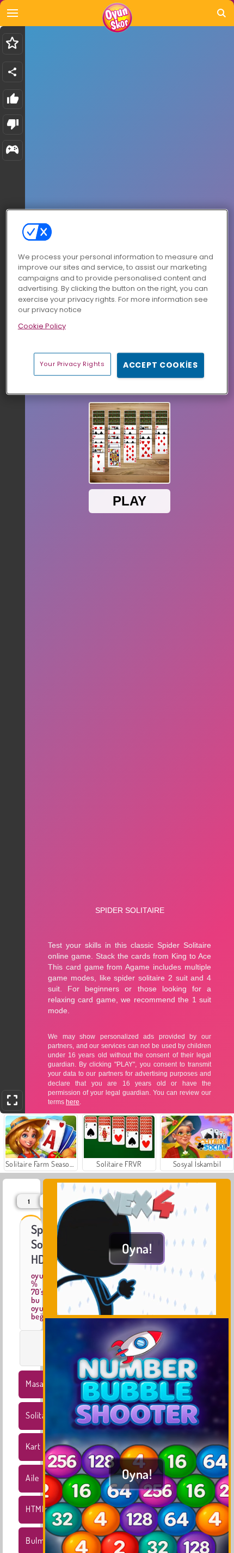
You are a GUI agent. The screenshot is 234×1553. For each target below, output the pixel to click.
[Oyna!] (137, 1311)
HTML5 (38, 1508)
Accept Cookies (160, 365)
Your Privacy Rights (72, 364)
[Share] (12, 72)
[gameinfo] (12, 150)
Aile (32, 1477)
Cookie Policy (42, 325)
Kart (33, 1446)
